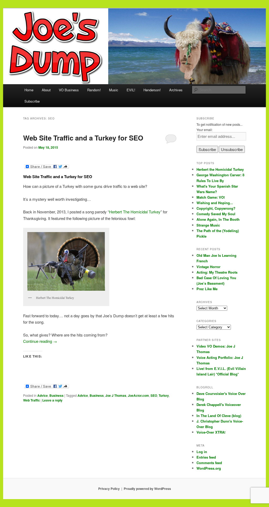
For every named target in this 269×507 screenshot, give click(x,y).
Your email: (204, 129)
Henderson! (152, 89)
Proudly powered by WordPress (147, 488)
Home (28, 89)
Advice (42, 395)
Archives (176, 89)
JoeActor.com (138, 395)
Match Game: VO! (210, 197)
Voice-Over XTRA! (210, 432)
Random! (94, 89)
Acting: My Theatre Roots (216, 272)
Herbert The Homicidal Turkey (135, 211)
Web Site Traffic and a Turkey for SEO (83, 138)
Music (113, 89)
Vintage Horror (208, 266)
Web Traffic (31, 400)
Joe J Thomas (115, 395)
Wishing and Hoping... (214, 202)
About (46, 89)
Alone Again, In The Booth (218, 219)
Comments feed (209, 462)
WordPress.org (208, 468)
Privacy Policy (109, 488)
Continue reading (40, 341)
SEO (154, 395)
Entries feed (206, 457)
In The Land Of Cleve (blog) (218, 415)
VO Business (69, 89)
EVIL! (131, 89)
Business (56, 395)
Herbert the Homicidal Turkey (220, 169)
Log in (201, 451)
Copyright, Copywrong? (215, 208)
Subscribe (32, 101)
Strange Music (208, 225)
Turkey (164, 395)
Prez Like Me (207, 288)
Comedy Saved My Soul (215, 213)
